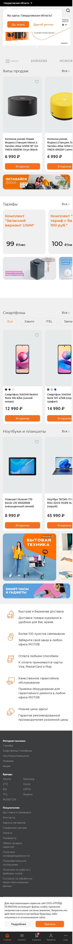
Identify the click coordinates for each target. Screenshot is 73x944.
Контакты (9, 818)
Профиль (51, 940)
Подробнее (18, 924)
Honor (27, 784)
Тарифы (8, 746)
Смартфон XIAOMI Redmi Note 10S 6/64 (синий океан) (21, 398)
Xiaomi (29, 321)
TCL (5, 795)
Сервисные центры (15, 828)
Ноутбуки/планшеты (16, 756)
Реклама (60, 178)
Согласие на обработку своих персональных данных (17, 882)
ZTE (5, 784)
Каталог (22, 940)
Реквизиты (9, 838)
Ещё (66, 940)
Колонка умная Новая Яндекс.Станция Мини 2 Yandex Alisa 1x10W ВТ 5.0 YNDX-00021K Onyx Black (21, 144)
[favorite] (37, 82)
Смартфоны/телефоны (17, 751)
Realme (28, 795)
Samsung (28, 779)
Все (64, 71)
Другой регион (43, 24)
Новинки (8, 761)
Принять (49, 924)
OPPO (27, 789)
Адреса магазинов (14, 823)
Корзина (36, 937)
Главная (7, 940)
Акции (6, 766)
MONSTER (9, 800)
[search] (68, 10)
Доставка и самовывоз (17, 813)
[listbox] (18, 3)
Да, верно (18, 24)
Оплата (7, 833)
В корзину (22, 166)
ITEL (49, 321)
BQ (5, 789)
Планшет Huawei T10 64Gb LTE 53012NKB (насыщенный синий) (19, 503)
